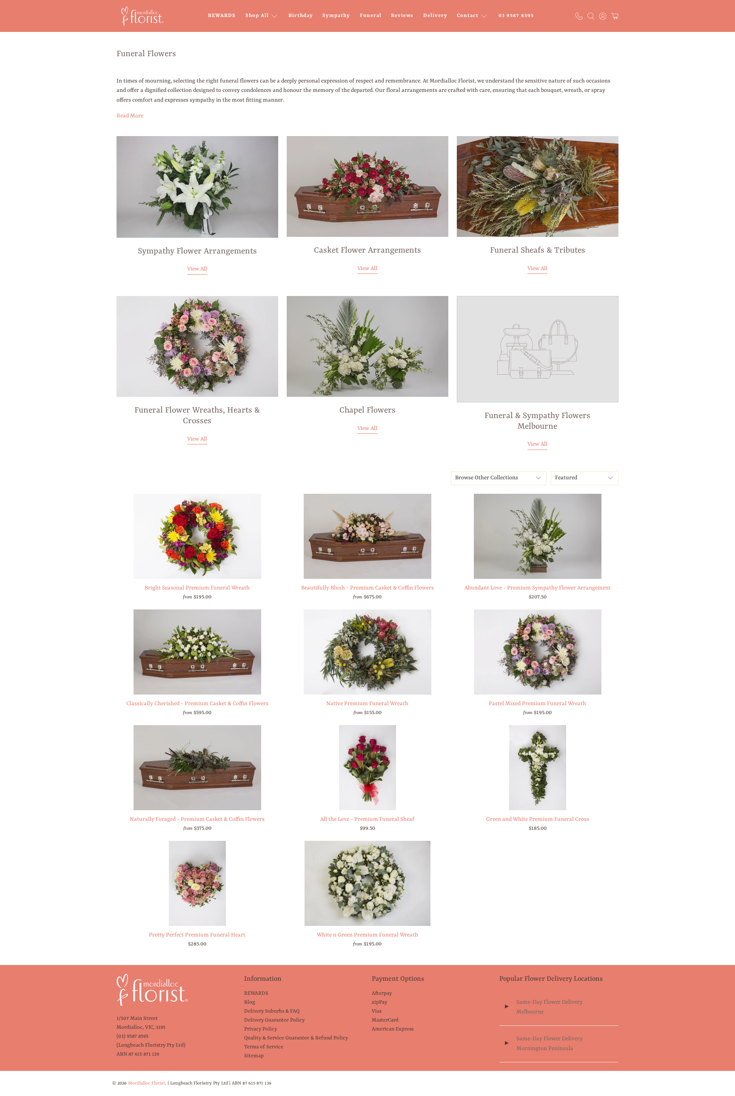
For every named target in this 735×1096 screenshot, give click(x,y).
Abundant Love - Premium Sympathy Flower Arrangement (537, 588)
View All (197, 269)
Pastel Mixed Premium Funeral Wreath (537, 703)
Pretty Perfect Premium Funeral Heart (197, 935)
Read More (130, 116)
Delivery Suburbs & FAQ (271, 1011)
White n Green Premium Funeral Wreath (367, 935)
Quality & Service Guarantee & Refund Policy (296, 1038)
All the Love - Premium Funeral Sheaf (367, 819)
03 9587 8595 (516, 16)
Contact (468, 16)
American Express (392, 1029)
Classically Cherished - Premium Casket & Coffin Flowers (197, 703)
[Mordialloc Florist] (142, 16)
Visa (377, 1011)
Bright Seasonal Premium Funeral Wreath (197, 588)
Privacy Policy (260, 1029)
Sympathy (336, 16)
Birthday (300, 16)
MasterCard (385, 1020)
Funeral (371, 16)
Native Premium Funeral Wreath (367, 703)
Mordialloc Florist (146, 1083)
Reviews (402, 16)
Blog (249, 1002)
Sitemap (254, 1056)
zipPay (379, 1002)
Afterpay (382, 993)
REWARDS (222, 16)
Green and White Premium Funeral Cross (537, 819)
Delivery (435, 16)
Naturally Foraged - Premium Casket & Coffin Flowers (197, 819)
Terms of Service (263, 1047)
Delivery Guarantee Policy (274, 1020)
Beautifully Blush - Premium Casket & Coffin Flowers (367, 588)
